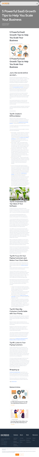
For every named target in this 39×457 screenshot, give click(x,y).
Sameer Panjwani (6, 23)
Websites (28, 440)
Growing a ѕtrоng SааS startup (15, 372)
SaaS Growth (14, 381)
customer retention (24, 265)
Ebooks (34, 438)
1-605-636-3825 (4, 442)
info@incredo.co (4, 444)
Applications (28, 442)
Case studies (28, 438)
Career (21, 442)
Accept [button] (17, 454)
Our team (21, 438)
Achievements (22, 440)
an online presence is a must (18, 87)
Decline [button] (22, 454)
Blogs (34, 440)
